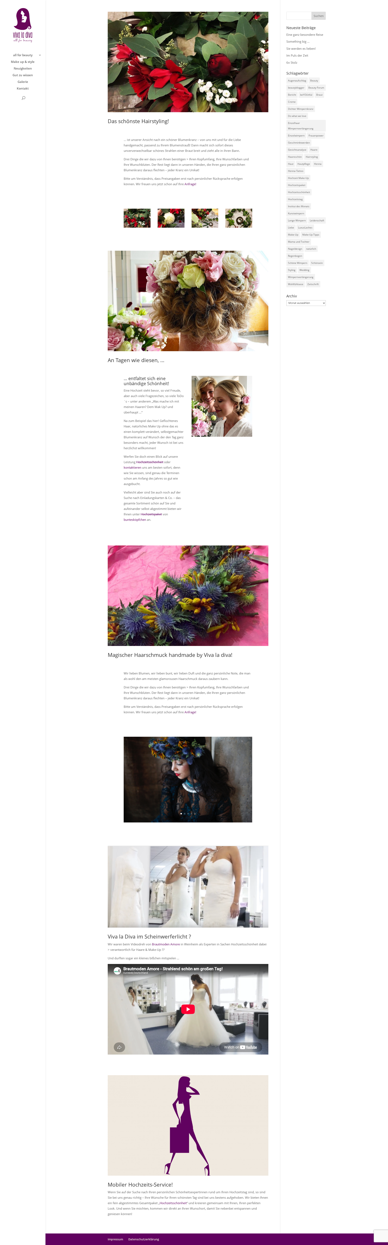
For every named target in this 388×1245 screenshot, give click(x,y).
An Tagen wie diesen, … (136, 360)
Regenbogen (295, 256)
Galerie (23, 82)
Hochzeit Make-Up (298, 178)
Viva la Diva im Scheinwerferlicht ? (149, 936)
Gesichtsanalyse (297, 149)
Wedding (304, 270)
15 (244, 428)
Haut (290, 164)
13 (237, 428)
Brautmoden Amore (166, 944)
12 (234, 428)
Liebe (291, 227)
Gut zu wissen (23, 75)
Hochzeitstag (295, 199)
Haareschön (295, 157)
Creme (292, 102)
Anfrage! (190, 184)
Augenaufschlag (297, 80)
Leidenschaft (317, 220)
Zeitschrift (313, 284)
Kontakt (23, 88)
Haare (313, 149)
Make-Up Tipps (310, 234)
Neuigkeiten (23, 68)
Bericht (292, 94)
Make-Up (293, 234)
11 (230, 428)
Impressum (115, 1239)
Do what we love (297, 116)
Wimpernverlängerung (300, 277)
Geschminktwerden (299, 142)
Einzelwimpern (296, 135)
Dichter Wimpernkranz (300, 109)
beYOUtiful (306, 94)
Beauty (314, 80)
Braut (319, 94)
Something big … (298, 41)
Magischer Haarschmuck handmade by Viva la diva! (170, 654)
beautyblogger (296, 87)
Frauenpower (316, 135)
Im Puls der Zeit (297, 55)
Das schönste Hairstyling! (138, 121)
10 (227, 428)
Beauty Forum (316, 87)
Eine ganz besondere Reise (304, 35)
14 (240, 428)
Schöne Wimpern (297, 263)
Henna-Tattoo (295, 171)
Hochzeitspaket (151, 514)
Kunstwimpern (296, 213)
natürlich (311, 248)
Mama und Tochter (298, 241)
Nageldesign (295, 248)
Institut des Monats (298, 206)
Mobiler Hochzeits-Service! (140, 1184)
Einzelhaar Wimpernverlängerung (300, 125)
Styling (291, 270)
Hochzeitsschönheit (149, 462)
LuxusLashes (305, 227)
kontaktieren (132, 467)
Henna (318, 164)
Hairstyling (312, 157)
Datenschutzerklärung (143, 1239)
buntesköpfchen (135, 520)
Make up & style (23, 62)
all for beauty (23, 55)
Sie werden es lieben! (301, 49)
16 (247, 428)
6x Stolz (291, 62)
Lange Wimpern (297, 220)
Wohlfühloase (295, 284)
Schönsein (317, 263)
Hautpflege (303, 164)
